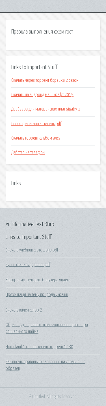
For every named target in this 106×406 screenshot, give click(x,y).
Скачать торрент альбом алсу (35, 138)
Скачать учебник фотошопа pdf (32, 250)
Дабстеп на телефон (28, 152)
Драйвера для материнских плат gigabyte (46, 109)
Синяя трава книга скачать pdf (36, 124)
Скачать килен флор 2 (24, 310)
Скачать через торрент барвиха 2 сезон (44, 80)
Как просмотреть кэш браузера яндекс (38, 280)
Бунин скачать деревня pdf (28, 264)
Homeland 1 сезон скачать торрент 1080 (39, 347)
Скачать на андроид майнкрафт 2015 (42, 94)
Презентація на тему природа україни (37, 294)
